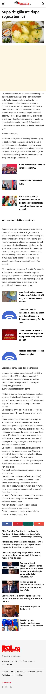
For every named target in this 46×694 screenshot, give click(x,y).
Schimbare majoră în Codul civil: (30, 607)
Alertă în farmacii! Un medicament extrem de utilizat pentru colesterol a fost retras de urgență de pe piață (31, 202)
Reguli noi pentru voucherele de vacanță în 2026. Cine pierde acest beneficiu (32, 586)
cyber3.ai (5, 661)
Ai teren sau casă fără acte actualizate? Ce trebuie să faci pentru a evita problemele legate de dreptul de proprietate (22, 544)
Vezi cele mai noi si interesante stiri (18, 220)
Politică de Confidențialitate (12, 675)
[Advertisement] (23, 68)
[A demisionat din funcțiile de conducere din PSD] (9, 173)
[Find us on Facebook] (2, 687)
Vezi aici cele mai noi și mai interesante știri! (31, 352)
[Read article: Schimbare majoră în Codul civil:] (10, 611)
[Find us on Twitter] (11, 687)
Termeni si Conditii (17, 671)
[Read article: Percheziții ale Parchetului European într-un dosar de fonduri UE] (10, 625)
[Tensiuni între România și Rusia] (9, 189)
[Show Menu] (3, 3)
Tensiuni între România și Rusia (30, 182)
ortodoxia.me (7, 664)
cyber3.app (16, 661)
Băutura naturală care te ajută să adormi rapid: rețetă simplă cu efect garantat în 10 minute (22, 598)
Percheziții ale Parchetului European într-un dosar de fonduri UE (31, 624)
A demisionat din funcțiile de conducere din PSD (32, 166)
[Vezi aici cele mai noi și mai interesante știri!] (9, 359)
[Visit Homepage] (23, 3)
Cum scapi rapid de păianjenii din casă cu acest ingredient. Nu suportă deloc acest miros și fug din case (31, 315)
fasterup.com (28, 661)
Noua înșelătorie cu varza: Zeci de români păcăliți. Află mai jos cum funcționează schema (31, 297)
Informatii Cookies (35, 671)
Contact (17, 656)
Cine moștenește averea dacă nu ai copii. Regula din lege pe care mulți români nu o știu (31, 335)
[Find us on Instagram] (6, 687)
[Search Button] (43, 3)
